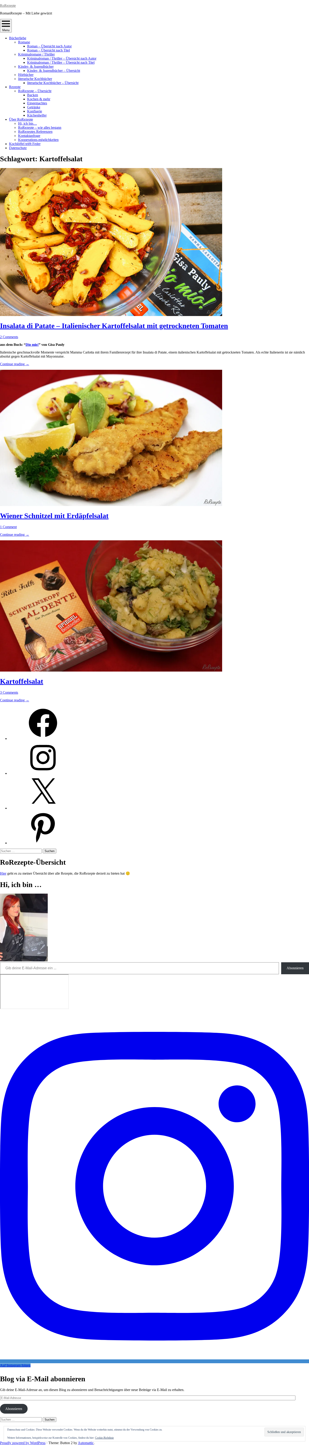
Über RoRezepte (21, 119)
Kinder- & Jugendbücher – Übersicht (53, 71)
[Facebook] (43, 738)
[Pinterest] (43, 843)
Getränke (33, 107)
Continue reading (14, 364)
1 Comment (8, 527)
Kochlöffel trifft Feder (24, 144)
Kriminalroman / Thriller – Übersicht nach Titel (61, 62)
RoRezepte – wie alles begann (39, 127)
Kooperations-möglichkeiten (38, 140)
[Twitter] (43, 808)
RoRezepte (8, 5)
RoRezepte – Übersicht (34, 91)
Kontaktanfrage (29, 136)
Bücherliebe (17, 38)
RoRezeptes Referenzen (35, 131)
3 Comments (9, 692)
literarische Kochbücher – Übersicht (52, 83)
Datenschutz (18, 148)
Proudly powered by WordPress (22, 1443)
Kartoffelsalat (21, 681)
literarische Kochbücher (35, 79)
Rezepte (15, 87)
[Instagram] (43, 773)
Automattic (86, 1443)
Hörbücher (25, 75)
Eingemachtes (37, 103)
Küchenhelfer (37, 115)
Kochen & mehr (38, 99)
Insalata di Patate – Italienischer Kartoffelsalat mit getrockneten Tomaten (114, 326)
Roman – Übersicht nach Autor (49, 46)
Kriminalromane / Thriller (36, 54)
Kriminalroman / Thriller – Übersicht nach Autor (61, 58)
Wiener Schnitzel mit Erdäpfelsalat (54, 516)
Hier (3, 873)
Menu (6, 30)
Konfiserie (34, 111)
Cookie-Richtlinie (104, 1437)
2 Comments (9, 337)
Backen (32, 95)
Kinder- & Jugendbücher (36, 66)
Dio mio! (32, 345)
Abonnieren (295, 968)
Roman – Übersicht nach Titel (48, 50)
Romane (24, 42)
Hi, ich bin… (27, 123)
